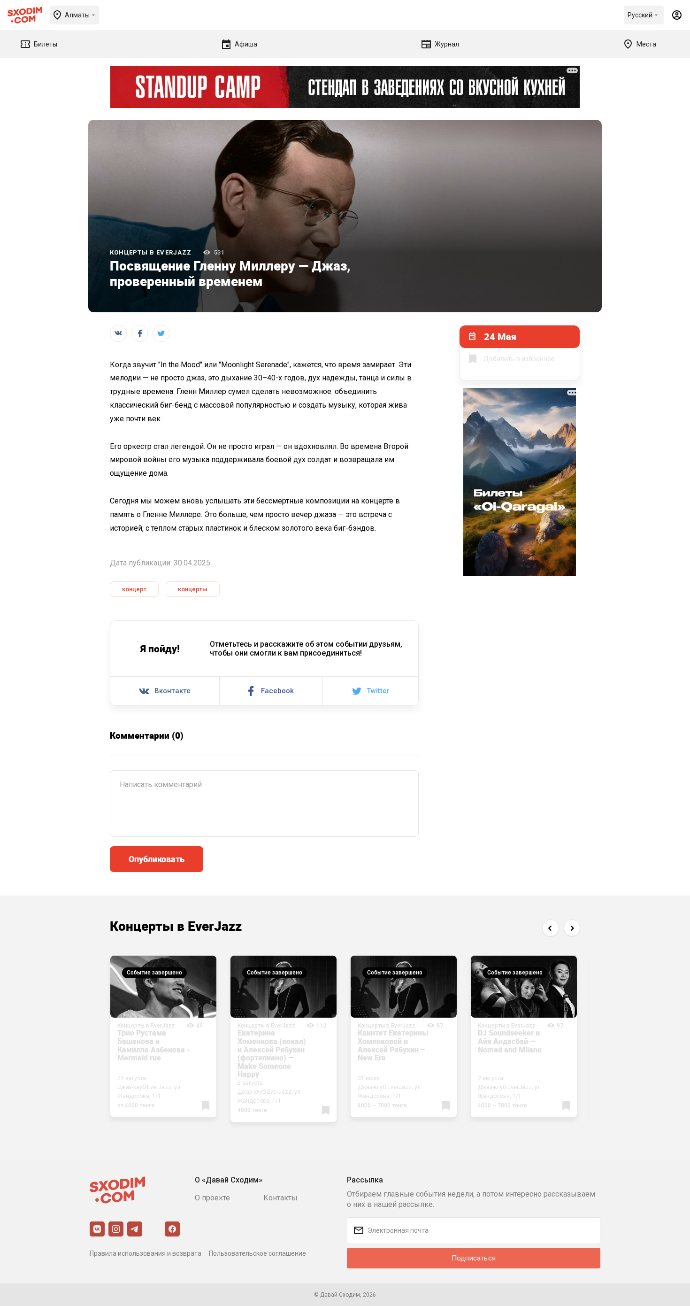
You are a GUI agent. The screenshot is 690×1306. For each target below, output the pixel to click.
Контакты (280, 1197)
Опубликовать (156, 859)
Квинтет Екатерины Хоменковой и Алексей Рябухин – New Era (393, 1045)
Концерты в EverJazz (151, 252)
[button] (550, 928)
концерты (192, 589)
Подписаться (474, 1258)
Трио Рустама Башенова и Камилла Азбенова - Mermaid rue (153, 1045)
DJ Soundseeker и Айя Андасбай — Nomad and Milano (510, 1041)
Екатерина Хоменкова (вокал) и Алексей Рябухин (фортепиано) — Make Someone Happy (272, 1053)
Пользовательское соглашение (257, 1253)
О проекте (212, 1197)
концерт (134, 589)
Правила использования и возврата (145, 1253)
